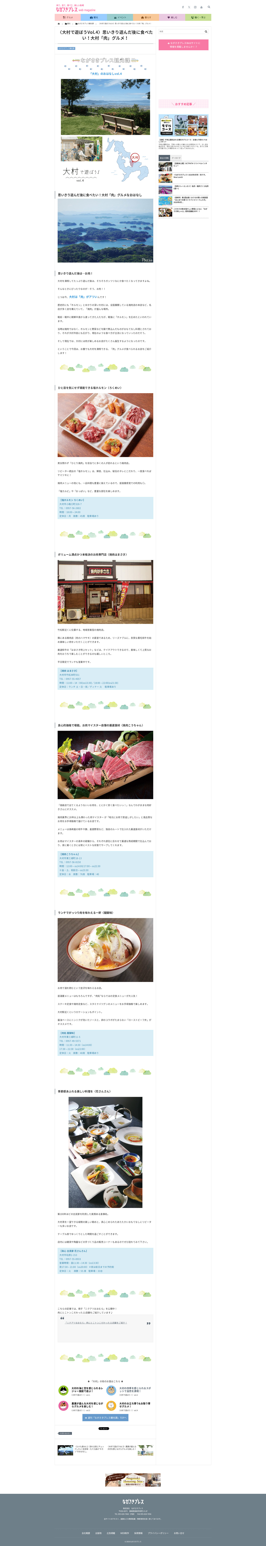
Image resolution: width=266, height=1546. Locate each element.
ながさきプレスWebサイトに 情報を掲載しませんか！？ (185, 44)
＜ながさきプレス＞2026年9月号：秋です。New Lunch (190, 176)
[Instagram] (195, 7)
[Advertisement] (183, 76)
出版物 (98, 1533)
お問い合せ (179, 1533)
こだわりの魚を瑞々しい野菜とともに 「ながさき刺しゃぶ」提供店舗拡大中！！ (190, 210)
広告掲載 (111, 1533)
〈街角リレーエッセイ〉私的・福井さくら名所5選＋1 (191, 187)
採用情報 (138, 1533)
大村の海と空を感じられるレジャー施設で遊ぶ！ (87, 1389)
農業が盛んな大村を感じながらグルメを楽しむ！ (87, 1405)
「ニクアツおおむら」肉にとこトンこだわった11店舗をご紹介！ (96, 1322)
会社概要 (86, 1533)
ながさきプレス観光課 (66, 48)
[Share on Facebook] (183, 7)
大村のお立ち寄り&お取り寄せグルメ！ (134, 1405)
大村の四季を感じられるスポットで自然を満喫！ (135, 1389)
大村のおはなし (65, 1433)
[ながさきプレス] (75, 11)
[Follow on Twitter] (189, 7)
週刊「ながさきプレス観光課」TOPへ (107, 1417)
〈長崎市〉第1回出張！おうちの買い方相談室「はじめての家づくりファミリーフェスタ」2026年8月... (191, 199)
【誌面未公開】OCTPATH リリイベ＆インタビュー (190, 164)
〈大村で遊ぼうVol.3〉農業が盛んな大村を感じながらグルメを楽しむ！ (121, 1447)
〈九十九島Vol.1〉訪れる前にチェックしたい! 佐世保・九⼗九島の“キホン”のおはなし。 (89, 1449)
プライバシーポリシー (158, 1533)
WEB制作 (124, 1533)
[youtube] (201, 7)
